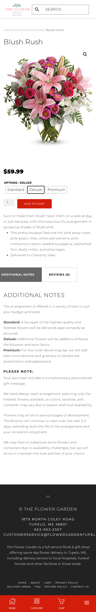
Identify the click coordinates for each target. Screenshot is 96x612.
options (10, 182)
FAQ (38, 586)
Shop (18, 30)
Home (7, 30)
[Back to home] (16, 9)
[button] (86, 602)
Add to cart (34, 203)
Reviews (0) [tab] (59, 274)
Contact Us (80, 586)
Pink (41, 30)
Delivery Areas (19, 586)
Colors (29, 30)
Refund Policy (56, 586)
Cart (47, 582)
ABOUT (35, 582)
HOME (22, 582)
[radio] (16, 189)
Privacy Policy (66, 582)
